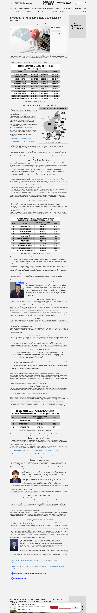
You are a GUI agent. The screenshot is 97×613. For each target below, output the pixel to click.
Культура (54, 11)
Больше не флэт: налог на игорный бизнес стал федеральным (29, 393)
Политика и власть (15, 12)
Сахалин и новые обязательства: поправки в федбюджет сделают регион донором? (35, 450)
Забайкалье (27, 8)
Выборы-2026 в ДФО (81, 12)
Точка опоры (70, 12)
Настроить (75, 607)
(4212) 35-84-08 (66, 4)
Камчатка (33, 8)
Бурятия (15, 8)
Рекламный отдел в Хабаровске (64, 2)
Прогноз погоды (29, 3)
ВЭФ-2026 (61, 11)
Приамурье (57, 8)
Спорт (47, 11)
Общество (40, 11)
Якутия (21, 8)
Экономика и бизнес (29, 12)
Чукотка (84, 8)
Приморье (39, 8)
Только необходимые (65, 607)
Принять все (54, 607)
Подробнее (28, 609)
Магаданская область (66, 8)
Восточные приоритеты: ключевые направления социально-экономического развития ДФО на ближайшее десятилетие (24, 139)
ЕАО (80, 8)
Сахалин (75, 8)
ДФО (11, 8)
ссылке (40, 556)
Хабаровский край (48, 8)
